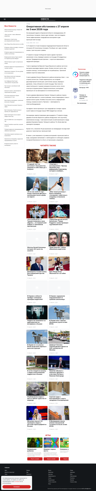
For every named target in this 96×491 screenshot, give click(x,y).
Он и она (28, 478)
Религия (72, 480)
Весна (49, 470)
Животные (50, 472)
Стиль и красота (52, 481)
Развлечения (51, 480)
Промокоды (82, 69)
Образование (73, 476)
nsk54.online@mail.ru (86, 488)
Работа (28, 480)
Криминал (28, 474)
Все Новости (10, 26)
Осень (49, 478)
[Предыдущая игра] (28, 442)
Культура (50, 474)
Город (28, 23)
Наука (27, 476)
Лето (71, 474)
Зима (6, 474)
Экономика (29, 483)
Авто (6, 470)
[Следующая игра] (68, 442)
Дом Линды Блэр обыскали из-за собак (14, 44)
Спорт (27, 481)
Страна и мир (73, 481)
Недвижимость (52, 476)
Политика (72, 478)
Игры (48, 435)
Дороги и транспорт (9, 472)
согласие (17, 481)
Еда (27, 472)
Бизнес (28, 470)
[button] (82, 74)
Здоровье (72, 472)
